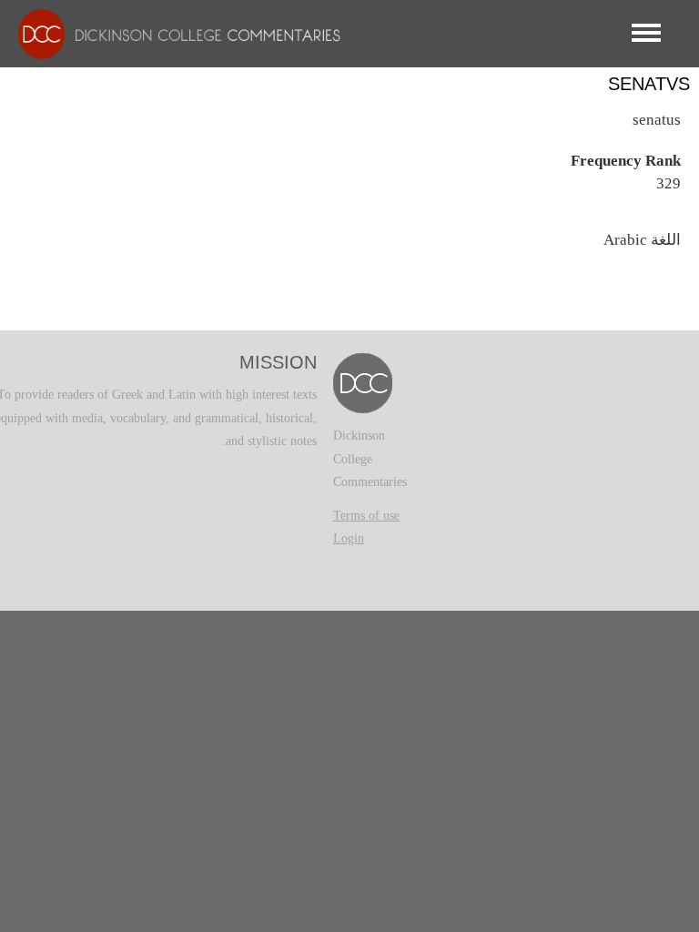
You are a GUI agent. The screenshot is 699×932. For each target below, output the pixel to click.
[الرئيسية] (170, 33)
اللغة (666, 239)
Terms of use (366, 515)
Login (348, 538)
